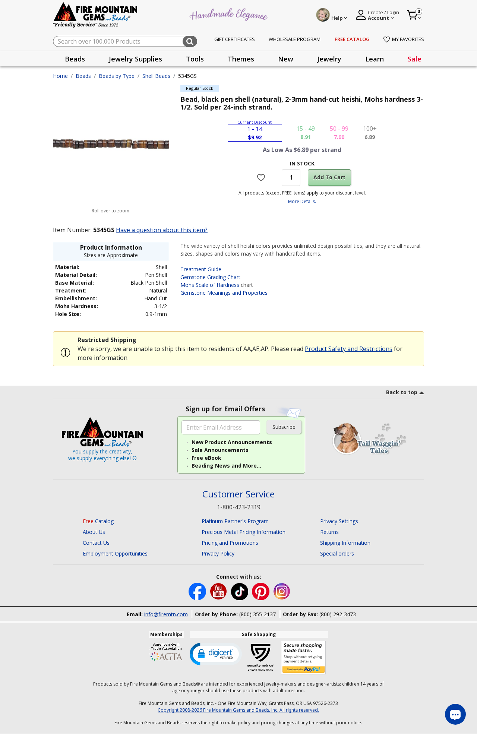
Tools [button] (195, 58)
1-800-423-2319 (238, 507)
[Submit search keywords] (190, 41)
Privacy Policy (218, 553)
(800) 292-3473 (337, 614)
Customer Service (238, 494)
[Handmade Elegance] (229, 13)
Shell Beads (156, 75)
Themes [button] (241, 58)
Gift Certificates (234, 39)
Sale (414, 58)
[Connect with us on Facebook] (198, 591)
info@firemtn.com (166, 614)
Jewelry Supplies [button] (135, 58)
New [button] (285, 58)
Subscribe (284, 426)
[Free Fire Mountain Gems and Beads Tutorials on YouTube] (219, 591)
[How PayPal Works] (303, 658)
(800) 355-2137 (257, 614)
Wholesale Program (294, 39)
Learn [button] (374, 58)
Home (60, 75)
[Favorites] (262, 177)
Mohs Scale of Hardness (209, 284)
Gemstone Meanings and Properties (224, 292)
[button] (216, 653)
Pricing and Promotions (230, 542)
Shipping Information (345, 542)
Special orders (337, 553)
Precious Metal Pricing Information (243, 531)
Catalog (98, 521)
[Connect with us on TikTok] (240, 591)
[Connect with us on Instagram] (282, 591)
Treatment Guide (200, 269)
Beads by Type (117, 75)
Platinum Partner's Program (235, 521)
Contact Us (96, 542)
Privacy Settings (339, 521)
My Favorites (408, 39)
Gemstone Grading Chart (210, 277)
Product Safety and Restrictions (348, 349)
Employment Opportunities (115, 553)
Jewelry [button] (329, 58)
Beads (83, 75)
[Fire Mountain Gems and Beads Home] (95, 14)
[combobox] (125, 41)
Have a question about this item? (162, 230)
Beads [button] (75, 58)
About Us (94, 531)
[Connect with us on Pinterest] (261, 591)
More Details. (302, 201)
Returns (329, 531)
